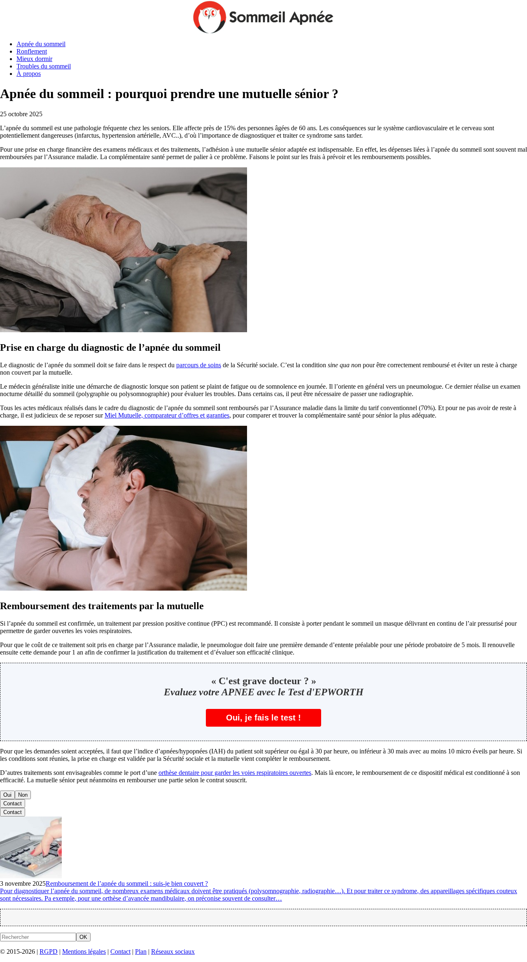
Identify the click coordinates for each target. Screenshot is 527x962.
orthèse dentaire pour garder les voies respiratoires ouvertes (235, 772)
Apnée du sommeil (40, 43)
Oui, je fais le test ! (263, 717)
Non (23, 795)
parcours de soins (198, 364)
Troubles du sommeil (43, 66)
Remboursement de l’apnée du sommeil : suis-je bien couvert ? (127, 883)
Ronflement (31, 51)
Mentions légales (84, 951)
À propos (28, 73)
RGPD (49, 951)
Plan (141, 951)
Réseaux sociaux (173, 951)
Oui (7, 795)
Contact (12, 803)
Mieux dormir (34, 58)
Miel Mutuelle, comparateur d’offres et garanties (167, 415)
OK (83, 937)
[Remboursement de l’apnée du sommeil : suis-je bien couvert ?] (31, 876)
